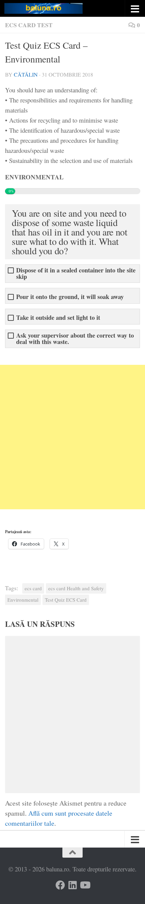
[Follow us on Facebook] (60, 885)
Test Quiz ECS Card (66, 599)
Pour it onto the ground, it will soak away (70, 297)
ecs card (33, 588)
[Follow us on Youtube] (84, 885)
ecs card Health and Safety (76, 588)
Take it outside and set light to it (58, 317)
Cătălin (26, 74)
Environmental (22, 599)
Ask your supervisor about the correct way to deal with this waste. (75, 338)
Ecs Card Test (29, 24)
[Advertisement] (72, 437)
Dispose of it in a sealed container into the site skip (76, 273)
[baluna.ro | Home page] (56, 8)
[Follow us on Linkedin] (72, 885)
